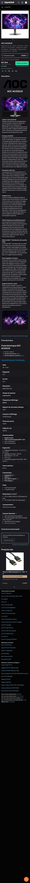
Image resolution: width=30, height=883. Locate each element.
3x (2, 71)
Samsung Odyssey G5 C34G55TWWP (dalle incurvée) (14, 673)
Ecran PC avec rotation (7, 627)
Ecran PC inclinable (6, 625)
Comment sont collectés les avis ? (20, 544)
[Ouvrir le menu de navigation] (2, 2)
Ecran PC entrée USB (6, 610)
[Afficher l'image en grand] (15, 24)
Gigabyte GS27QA (5, 679)
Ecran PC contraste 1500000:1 (9, 639)
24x (16, 71)
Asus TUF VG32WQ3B (6, 650)
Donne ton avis (8, 540)
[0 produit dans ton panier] (22, 2)
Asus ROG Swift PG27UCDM (8, 647)
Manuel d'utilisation (10, 523)
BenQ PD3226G (5, 653)
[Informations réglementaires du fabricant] (16, 513)
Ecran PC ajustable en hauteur (9, 619)
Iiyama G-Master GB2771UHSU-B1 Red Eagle (12, 685)
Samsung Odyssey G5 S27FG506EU (10, 688)
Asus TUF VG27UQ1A (6, 645)
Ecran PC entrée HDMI (7, 605)
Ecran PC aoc (20, 696)
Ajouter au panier (22, 63)
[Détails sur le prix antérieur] (2, 59)
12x (12, 71)
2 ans (22, 355)
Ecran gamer (4, 599)
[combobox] (27, 2)
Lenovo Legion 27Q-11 (6, 665)
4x (5, 71)
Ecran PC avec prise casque (8, 613)
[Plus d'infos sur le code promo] (27, 55)
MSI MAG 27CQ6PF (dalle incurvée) (10, 670)
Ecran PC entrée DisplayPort (8, 607)
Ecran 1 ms (4, 602)
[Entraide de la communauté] (26, 879)
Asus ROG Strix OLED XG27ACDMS (10, 690)
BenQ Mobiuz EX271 (6, 659)
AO (25, 700)
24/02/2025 (12, 701)
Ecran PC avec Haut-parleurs (8, 630)
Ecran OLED (4, 616)
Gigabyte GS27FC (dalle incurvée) (9, 668)
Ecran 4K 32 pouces (6, 593)
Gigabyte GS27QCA (6, 682)
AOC (22, 698)
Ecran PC (7, 7)
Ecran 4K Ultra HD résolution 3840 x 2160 (11, 596)
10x (9, 71)
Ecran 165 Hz (4, 636)
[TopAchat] (9, 2)
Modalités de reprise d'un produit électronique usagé (14, 336)
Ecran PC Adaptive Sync (7, 633)
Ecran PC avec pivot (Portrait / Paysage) (11, 622)
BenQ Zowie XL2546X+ (7, 656)
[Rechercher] (18, 2)
